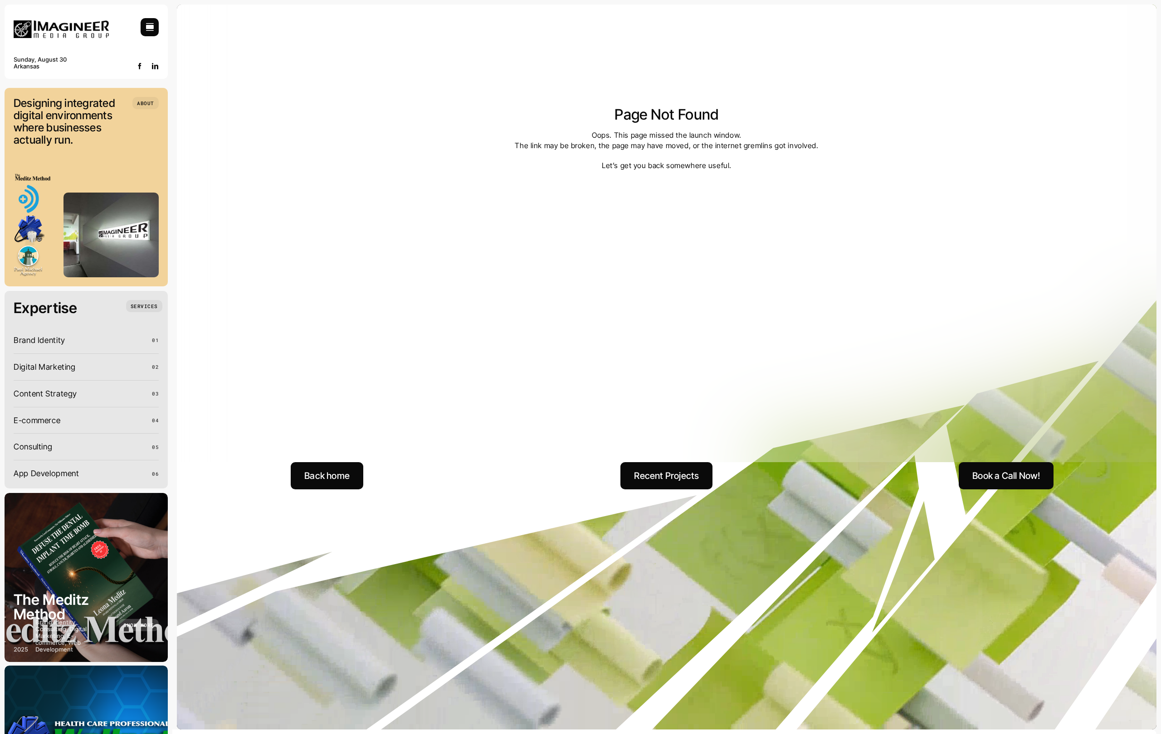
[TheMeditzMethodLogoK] (33, 176)
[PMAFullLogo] (29, 248)
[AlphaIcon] (29, 187)
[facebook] (140, 66)
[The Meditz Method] (86, 577)
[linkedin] (155, 66)
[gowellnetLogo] (29, 217)
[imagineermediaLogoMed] (61, 24)
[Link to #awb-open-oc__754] (150, 27)
